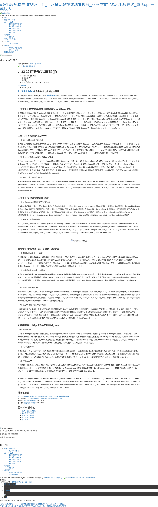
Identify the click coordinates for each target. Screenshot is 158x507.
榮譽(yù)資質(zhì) (10, 39)
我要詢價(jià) (22, 85)
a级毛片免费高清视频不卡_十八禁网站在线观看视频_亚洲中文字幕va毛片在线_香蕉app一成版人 (77, 6)
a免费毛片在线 (61, 506)
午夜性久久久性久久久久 (8, 506)
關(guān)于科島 (9, 20)
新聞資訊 (7, 45)
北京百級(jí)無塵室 (15, 30)
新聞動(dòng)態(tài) (15, 48)
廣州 (26, 482)
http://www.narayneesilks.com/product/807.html (46, 398)
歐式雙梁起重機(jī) (30, 400)
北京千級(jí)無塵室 (15, 28)
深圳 (30, 482)
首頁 (5, 17)
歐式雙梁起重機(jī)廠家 (25, 396)
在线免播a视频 (22, 506)
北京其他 (12, 32)
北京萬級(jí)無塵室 (15, 26)
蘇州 (16, 482)
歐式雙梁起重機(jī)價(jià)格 (60, 396)
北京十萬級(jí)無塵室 (15, 24)
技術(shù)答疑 (13, 50)
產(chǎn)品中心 (9, 22)
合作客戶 (12, 37)
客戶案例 (7, 35)
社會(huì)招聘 (13, 43)
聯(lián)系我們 (9, 52)
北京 (13, 482)
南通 (19, 482)
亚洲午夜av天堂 (32, 506)
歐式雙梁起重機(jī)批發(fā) (42, 396)
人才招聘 (7, 41)
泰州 (23, 482)
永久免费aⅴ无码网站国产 (47, 506)
